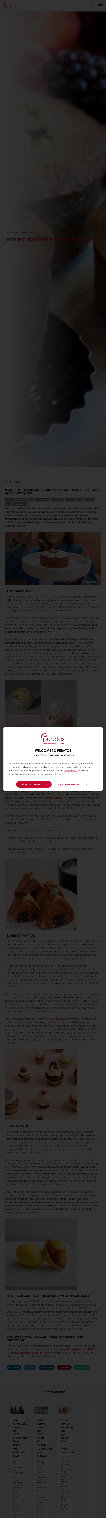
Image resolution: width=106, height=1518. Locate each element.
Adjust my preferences (68, 784)
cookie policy (70, 770)
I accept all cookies (30, 784)
